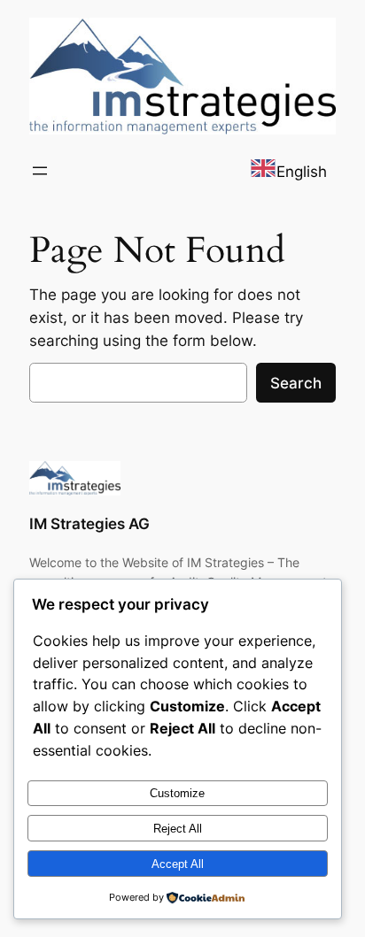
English (301, 171)
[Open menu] (39, 170)
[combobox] (288, 171)
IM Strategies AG (89, 524)
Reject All (177, 828)
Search (296, 383)
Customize (177, 793)
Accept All (177, 864)
